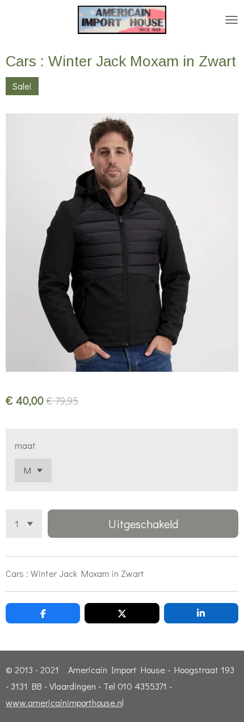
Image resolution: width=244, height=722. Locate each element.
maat (25, 445)
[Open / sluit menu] (231, 20)
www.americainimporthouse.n (64, 702)
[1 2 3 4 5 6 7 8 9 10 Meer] (24, 523)
